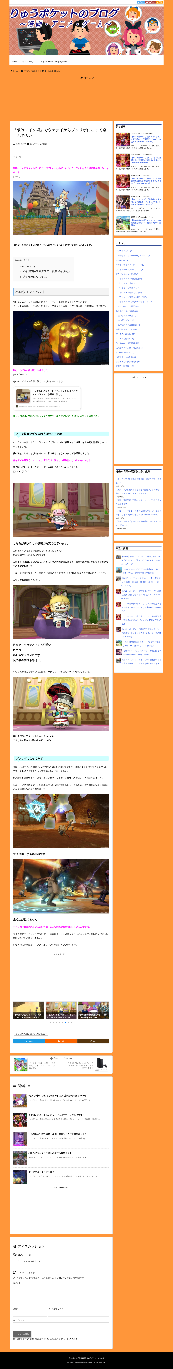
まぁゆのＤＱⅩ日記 (52, 71)
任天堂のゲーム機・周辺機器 (129, 348)
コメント (17, 1283)
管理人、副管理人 (125, 366)
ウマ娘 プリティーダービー (130, 265)
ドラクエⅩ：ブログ (128, 288)
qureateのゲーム (125, 352)
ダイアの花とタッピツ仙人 (41, 1172)
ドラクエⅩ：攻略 (127, 283)
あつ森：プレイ (126, 320)
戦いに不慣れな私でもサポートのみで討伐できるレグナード (58, 1095)
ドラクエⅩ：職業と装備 (130, 292)
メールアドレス (55, 1309)
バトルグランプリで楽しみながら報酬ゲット (50, 1153)
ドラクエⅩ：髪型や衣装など (132, 297)
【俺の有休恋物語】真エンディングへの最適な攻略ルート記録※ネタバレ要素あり (146, 222)
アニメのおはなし (125, 338)
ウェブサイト (18, 1320)
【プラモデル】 (124, 251)
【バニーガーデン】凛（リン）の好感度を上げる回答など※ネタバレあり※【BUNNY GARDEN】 (146, 160)
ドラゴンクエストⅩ (31, 71)
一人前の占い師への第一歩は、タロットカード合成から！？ (58, 1134)
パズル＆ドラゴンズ (126, 357)
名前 (15, 1309)
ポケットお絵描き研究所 (128, 361)
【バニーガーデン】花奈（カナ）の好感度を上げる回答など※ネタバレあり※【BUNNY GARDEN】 (146, 180)
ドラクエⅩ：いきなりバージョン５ (135, 302)
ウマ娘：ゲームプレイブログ (129, 269)
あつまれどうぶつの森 (127, 311)
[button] (17, 1011)
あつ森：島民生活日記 (129, 325)
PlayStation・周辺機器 (127, 343)
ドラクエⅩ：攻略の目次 (130, 279)
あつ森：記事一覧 (127, 315)
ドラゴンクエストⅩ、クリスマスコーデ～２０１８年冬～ (57, 1115)
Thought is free (100, 1362)
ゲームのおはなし (125, 334)
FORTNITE (122, 260)
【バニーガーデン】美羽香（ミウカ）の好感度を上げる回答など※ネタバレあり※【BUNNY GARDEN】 (146, 139)
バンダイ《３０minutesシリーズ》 (134, 256)
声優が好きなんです (126, 329)
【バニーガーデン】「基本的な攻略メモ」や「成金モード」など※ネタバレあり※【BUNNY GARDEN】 (146, 201)
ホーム (15, 71)
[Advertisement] (86, 99)
